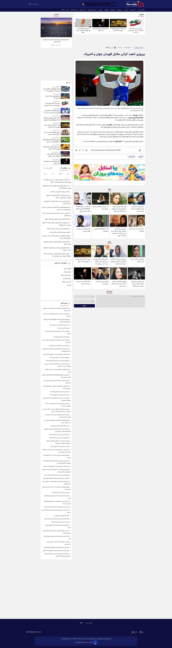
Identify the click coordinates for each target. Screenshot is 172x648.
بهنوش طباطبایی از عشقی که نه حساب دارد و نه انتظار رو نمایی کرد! (118, 284)
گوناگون (141, 15)
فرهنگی (106, 10)
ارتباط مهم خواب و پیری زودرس (61, 516)
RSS (30, 4)
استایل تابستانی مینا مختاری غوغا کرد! (136, 230)
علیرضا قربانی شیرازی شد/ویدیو (61, 337)
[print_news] (86, 150)
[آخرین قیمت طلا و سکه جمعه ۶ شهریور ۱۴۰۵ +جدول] (65, 147)
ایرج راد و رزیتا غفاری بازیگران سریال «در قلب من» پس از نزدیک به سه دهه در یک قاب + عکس (118, 232)
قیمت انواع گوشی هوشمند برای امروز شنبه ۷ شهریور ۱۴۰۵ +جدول (51, 90)
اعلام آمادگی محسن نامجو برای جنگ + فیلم (100, 29)
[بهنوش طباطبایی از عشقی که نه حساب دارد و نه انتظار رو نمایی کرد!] (118, 273)
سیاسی (126, 10)
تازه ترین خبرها (67, 282)
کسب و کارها (65, 10)
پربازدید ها (64, 168)
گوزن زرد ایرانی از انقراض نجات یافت (60, 522)
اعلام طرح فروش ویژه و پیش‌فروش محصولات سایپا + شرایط (83, 30)
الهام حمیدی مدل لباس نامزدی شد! (102, 283)
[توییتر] (76, 150)
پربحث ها (46, 168)
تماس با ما (35, 4)
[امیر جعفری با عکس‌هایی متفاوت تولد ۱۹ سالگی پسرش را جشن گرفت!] (136, 273)
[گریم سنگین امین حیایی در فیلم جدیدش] (82, 221)
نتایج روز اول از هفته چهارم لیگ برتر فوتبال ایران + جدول (51, 141)
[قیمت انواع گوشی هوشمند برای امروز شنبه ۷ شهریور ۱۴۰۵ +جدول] (65, 89)
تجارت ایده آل (67, 278)
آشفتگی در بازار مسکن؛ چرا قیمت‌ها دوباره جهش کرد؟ (56, 478)
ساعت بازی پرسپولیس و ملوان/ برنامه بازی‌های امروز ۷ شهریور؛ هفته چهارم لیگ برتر (51, 119)
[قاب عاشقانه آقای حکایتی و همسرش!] (100, 221)
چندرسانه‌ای (74, 10)
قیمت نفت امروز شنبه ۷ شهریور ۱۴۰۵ (59, 395)
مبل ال (69, 285)
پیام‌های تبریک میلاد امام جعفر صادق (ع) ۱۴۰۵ (57, 361)
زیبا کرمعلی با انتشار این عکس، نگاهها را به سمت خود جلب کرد (137, 209)
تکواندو (141, 157)
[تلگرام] (80, 150)
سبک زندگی (82, 10)
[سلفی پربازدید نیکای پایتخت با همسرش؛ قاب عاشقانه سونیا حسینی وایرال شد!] (100, 251)
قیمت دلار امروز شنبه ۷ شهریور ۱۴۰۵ (60, 446)
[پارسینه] (134, 4)
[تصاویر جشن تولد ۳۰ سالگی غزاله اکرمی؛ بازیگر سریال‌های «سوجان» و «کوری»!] (118, 251)
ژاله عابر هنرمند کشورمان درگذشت (59, 192)
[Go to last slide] (42, 27)
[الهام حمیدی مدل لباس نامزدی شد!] (100, 273)
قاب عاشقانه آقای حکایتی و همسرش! (100, 230)
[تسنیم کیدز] (109, 173)
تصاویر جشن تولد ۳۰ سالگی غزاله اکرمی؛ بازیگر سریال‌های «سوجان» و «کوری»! (118, 261)
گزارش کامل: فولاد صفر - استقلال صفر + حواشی (53, 155)
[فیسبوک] (83, 150)
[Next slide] (69, 27)
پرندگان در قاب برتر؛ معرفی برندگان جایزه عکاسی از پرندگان (55, 41)
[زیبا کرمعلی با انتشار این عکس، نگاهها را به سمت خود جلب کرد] (136, 199)
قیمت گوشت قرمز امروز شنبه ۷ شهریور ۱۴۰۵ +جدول (56, 354)
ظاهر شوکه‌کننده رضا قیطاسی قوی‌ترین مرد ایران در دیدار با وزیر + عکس (52, 112)
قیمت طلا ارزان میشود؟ (63, 328)
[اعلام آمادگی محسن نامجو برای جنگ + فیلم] (100, 23)
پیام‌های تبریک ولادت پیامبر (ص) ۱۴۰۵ (52, 97)
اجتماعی (112, 10)
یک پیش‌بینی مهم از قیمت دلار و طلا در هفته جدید (56, 507)
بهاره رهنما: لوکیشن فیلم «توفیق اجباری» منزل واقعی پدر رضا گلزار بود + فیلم (119, 209)
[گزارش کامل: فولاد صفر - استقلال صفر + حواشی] (65, 154)
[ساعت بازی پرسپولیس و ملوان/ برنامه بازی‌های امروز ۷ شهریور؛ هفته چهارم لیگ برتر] (65, 118)
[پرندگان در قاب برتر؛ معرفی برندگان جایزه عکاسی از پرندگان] (56, 27)
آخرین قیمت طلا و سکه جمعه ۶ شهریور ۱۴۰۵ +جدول (51, 148)
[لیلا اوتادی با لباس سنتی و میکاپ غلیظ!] (136, 251)
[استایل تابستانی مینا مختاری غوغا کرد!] (136, 221)
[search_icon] (83, 4)
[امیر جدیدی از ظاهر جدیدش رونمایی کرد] (100, 199)
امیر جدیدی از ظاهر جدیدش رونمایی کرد (100, 208)
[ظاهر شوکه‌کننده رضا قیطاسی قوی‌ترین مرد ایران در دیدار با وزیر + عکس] (65, 111)
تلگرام (135, 632)
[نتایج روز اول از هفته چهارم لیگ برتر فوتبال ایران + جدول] (65, 140)
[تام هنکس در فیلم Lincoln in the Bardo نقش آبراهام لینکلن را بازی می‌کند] (82, 199)
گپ (143, 632)
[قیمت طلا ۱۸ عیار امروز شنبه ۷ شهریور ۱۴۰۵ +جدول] (118, 23)
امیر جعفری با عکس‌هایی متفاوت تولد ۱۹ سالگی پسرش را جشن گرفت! (137, 284)
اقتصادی (133, 10)
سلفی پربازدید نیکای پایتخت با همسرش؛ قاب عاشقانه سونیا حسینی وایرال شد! (100, 261)
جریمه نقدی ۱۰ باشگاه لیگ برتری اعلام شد (59, 346)
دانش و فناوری (92, 10)
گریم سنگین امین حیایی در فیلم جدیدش (83, 230)
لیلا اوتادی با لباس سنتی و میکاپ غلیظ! (137, 260)
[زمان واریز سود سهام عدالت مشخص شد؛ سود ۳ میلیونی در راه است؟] (135, 23)
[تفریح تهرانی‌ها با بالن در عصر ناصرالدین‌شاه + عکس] (65, 133)
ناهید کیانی (128, 115)
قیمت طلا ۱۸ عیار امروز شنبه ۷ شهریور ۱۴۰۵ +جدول (118, 29)
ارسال (84, 306)
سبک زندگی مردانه (66, 275)
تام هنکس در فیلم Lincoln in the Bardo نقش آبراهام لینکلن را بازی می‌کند (83, 209)
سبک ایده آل (67, 272)
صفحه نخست (141, 10)
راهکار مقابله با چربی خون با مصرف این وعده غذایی (56, 519)
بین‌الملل (119, 10)
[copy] (140, 150)
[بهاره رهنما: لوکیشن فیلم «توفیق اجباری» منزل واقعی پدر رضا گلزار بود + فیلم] (118, 199)
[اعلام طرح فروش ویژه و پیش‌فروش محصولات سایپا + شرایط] (83, 23)
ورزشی (100, 10)
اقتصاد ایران (67, 269)
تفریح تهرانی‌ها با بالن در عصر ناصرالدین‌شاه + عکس (52, 133)
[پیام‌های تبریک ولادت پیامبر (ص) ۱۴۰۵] (65, 96)
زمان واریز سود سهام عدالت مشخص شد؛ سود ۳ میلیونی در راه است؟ (136, 30)
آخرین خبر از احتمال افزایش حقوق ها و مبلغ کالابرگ (56, 547)
